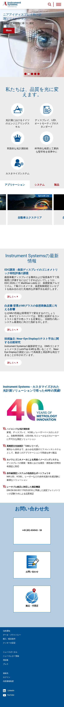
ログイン (6, 677)
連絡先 (5, 673)
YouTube (10, 695)
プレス (5, 664)
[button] (25, 74)
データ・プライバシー (12, 635)
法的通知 (6, 631)
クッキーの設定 (9, 643)
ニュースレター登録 (11, 656)
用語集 (5, 660)
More (9, 30)
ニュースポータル (10, 652)
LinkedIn (10, 691)
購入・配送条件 (9, 639)
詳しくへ (11, 296)
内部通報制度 (8, 681)
